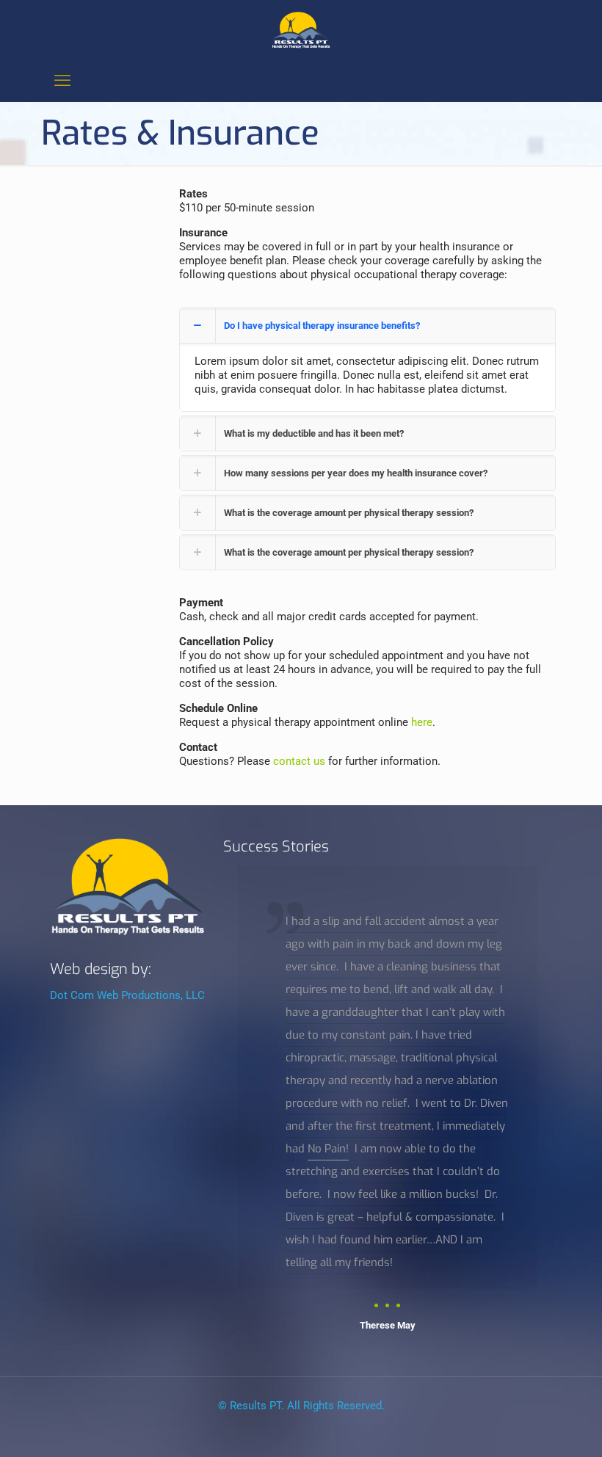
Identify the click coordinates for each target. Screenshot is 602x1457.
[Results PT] (301, 29)
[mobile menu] (62, 80)
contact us (299, 761)
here (421, 722)
